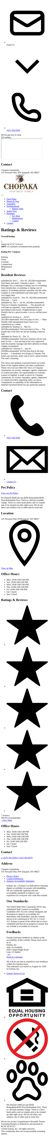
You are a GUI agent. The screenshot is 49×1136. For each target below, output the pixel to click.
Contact (15, 221)
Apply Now (12, 211)
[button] (27, 1017)
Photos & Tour (13, 201)
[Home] (22, 192)
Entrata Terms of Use (16, 973)
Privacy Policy (13, 876)
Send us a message (15, 957)
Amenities (11, 204)
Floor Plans (11, 199)
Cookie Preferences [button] (15, 879)
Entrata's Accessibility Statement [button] (20, 881)
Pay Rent (16, 216)
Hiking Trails (17, 209)
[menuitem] (27, 199)
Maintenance (17, 218)
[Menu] (2, 195)
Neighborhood (13, 206)
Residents (11, 213)
